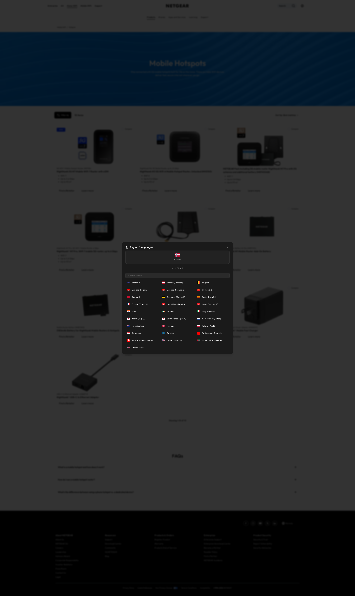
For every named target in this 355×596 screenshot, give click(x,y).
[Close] (227, 248)
